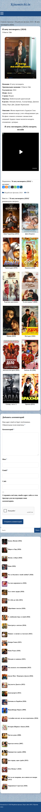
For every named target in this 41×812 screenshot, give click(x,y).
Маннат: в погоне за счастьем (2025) (20, 634)
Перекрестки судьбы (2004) (17, 752)
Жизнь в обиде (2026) (15, 558)
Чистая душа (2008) (14, 735)
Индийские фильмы (17, 804)
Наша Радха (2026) (14, 650)
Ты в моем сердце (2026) (16, 591)
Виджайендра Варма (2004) (17, 710)
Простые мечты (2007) (15, 743)
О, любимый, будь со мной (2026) (19, 617)
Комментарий (8, 429)
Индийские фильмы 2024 (24, 22)
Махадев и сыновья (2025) (17, 659)
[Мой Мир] (18, 187)
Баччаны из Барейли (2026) (17, 701)
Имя (4, 459)
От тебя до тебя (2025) (15, 600)
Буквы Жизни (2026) (15, 541)
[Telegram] (9, 187)
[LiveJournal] (21, 187)
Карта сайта (26, 804)
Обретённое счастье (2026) (16, 608)
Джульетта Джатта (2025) (16, 684)
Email (5, 470)
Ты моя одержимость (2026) (17, 583)
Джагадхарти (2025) (14, 693)
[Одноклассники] (6, 187)
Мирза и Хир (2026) (14, 549)
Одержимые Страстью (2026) (17, 786)
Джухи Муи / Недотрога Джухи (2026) (20, 676)
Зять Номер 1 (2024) (14, 769)
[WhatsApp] (15, 187)
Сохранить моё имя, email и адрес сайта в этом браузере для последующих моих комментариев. (20, 498)
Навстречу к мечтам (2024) (17, 625)
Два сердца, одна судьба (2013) (18, 760)
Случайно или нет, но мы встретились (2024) (23, 718)
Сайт (4, 481)
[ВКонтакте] (3, 187)
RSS (31, 804)
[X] (12, 187)
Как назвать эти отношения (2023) (19, 667)
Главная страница (7, 22)
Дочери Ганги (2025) (15, 642)
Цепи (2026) (12, 566)
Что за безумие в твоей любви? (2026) (20, 574)
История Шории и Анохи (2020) (18, 726)
